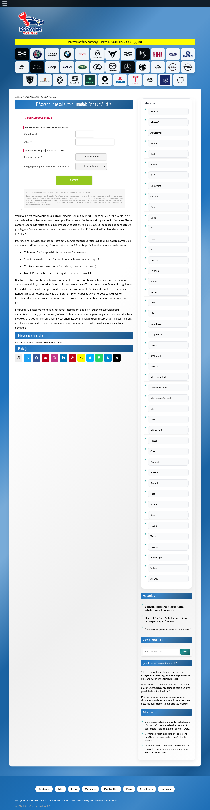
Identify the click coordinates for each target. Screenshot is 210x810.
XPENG (154, 578)
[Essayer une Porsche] (45, 80)
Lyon (74, 788)
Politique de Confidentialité (62, 800)
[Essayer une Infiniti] (22, 67)
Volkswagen (156, 557)
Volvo (153, 568)
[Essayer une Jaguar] (37, 67)
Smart (153, 515)
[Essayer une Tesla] (135, 80)
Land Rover (156, 323)
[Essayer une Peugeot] (30, 80)
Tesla (153, 536)
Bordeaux (44, 788)
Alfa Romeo (156, 132)
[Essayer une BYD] (82, 54)
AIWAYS (154, 122)
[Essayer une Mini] (158, 67)
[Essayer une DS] (143, 54)
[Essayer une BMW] (67, 54)
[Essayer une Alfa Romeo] (37, 54)
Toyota (154, 546)
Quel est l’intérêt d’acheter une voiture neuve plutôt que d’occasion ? (166, 620)
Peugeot (154, 461)
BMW (153, 164)
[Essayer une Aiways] (22, 54)
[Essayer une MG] (143, 67)
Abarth (154, 111)
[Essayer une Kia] (67, 67)
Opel (153, 451)
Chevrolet (155, 185)
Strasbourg (146, 788)
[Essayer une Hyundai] (188, 54)
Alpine (153, 143)
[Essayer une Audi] (52, 54)
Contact (43, 800)
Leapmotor (156, 334)
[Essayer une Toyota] (150, 80)
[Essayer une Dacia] (128, 54)
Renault (154, 483)
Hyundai (154, 270)
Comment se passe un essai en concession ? (168, 629)
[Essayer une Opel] (188, 67)
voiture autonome (180, 700)
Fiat (152, 238)
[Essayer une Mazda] (112, 67)
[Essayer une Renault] (60, 80)
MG (152, 408)
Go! (185, 651)
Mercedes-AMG (159, 377)
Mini (152, 419)
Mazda (154, 366)
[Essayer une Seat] (75, 80)
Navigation (20, 800)
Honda (154, 260)
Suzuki (153, 525)
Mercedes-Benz (158, 387)
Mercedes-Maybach (161, 398)
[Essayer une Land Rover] (82, 67)
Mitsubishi (156, 430)
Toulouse (166, 788)
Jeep (152, 302)
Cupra (153, 207)
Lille (60, 788)
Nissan (154, 440)
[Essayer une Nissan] (173, 67)
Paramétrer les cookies (106, 800)
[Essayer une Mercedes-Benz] (128, 67)
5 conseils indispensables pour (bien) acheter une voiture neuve (164, 608)
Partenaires (32, 800)
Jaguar (153, 292)
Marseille (90, 788)
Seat (152, 493)
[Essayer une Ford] (173, 54)
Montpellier (111, 788)
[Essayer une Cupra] (112, 54)
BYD (152, 175)
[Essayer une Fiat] (158, 54)
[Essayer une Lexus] (97, 67)
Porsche (154, 472)
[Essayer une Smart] (105, 80)
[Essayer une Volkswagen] (165, 80)
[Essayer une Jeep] (52, 67)
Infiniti (153, 281)
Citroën (154, 196)
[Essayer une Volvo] (180, 80)
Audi (152, 154)
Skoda (153, 504)
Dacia (153, 217)
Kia (152, 313)
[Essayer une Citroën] (97, 54)
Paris (129, 788)
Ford (152, 249)
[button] (18, 358)
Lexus (153, 345)
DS (151, 228)
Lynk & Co (155, 355)
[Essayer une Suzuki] (120, 80)
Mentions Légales (85, 800)
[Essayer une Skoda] (90, 80)
